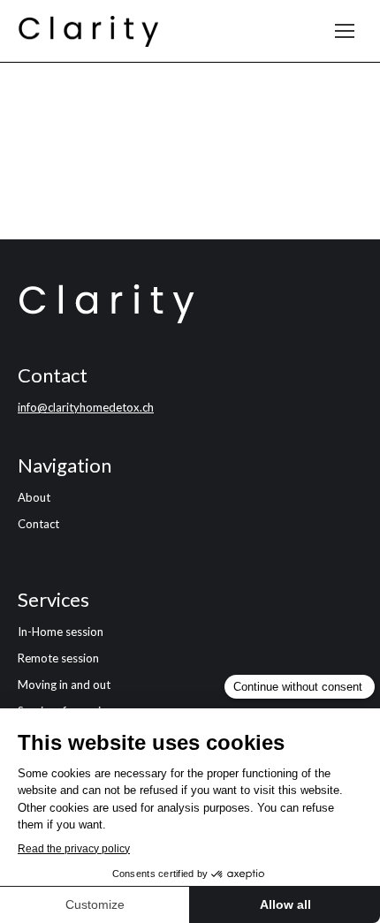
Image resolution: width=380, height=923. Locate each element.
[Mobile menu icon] (344, 31)
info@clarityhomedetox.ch (86, 407)
